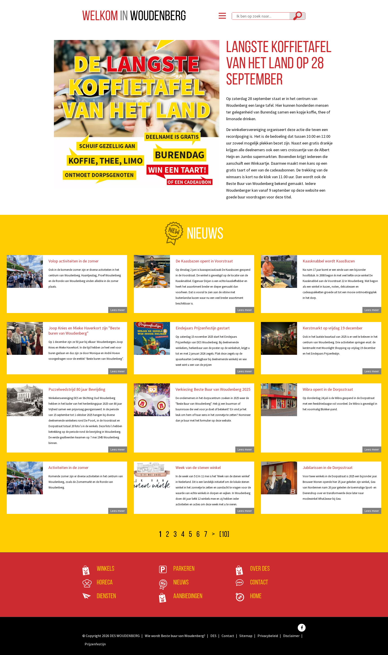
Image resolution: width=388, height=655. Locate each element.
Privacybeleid (268, 635)
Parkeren (183, 569)
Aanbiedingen (187, 596)
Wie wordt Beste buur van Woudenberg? (175, 635)
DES (213, 635)
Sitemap (245, 635)
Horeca (105, 582)
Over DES (260, 569)
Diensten (106, 596)
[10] (224, 535)
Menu (222, 16)
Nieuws (181, 582)
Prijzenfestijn (95, 644)
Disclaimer (291, 635)
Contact (259, 582)
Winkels (105, 569)
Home (256, 596)
